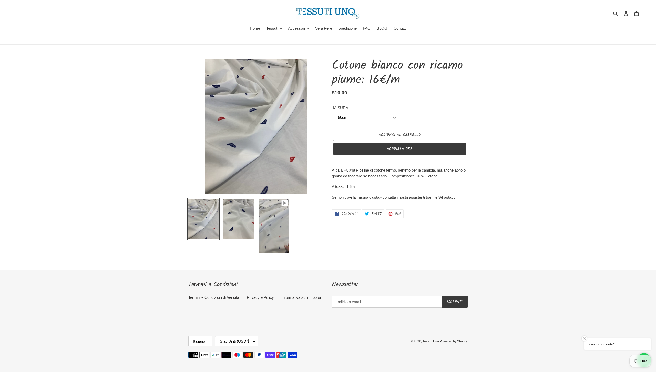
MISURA (340, 107)
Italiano (199, 341)
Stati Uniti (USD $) (235, 341)
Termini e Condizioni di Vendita (213, 297)
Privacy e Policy (260, 297)
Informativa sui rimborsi (301, 297)
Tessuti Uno (431, 341)
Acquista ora (399, 149)
